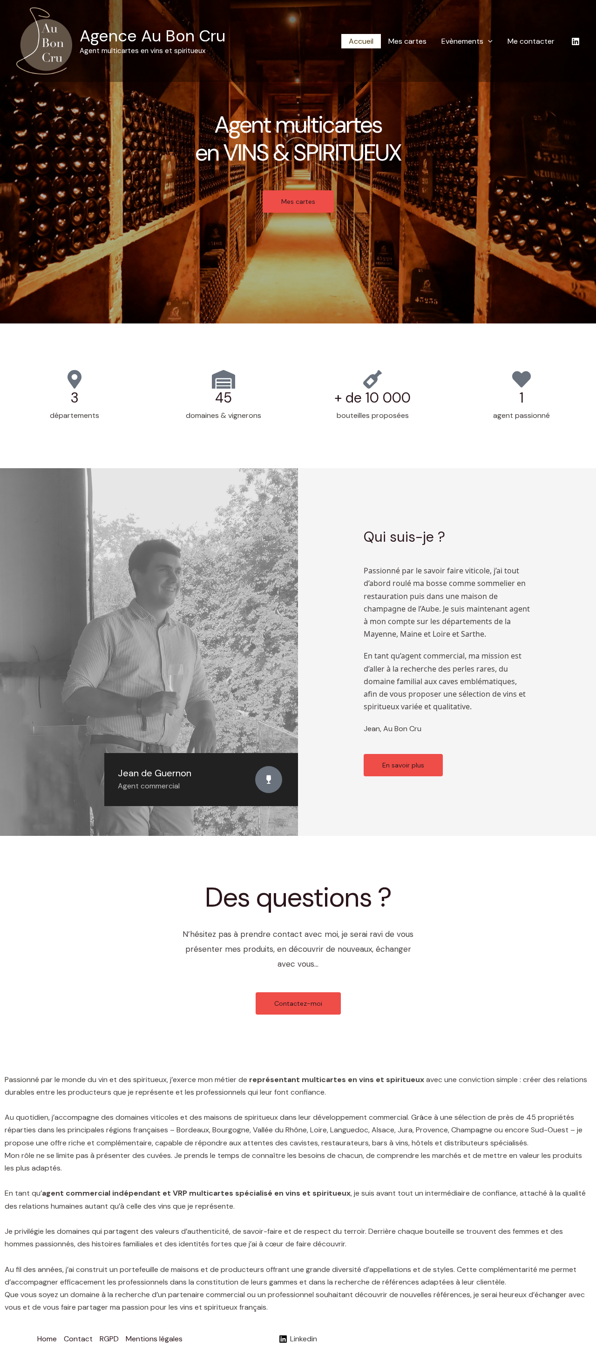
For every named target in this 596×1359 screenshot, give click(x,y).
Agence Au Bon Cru (152, 36)
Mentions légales (154, 1339)
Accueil (361, 41)
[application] (488, 41)
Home (47, 1339)
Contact (78, 1339)
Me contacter (531, 41)
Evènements (462, 41)
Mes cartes (407, 41)
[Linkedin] (575, 41)
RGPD (109, 1339)
